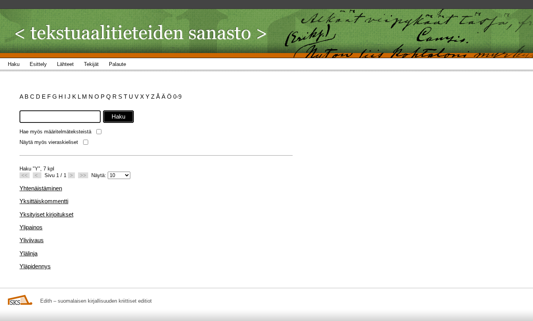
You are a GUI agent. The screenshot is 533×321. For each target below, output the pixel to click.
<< (24, 175)
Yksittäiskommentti (44, 201)
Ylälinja (28, 253)
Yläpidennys (35, 266)
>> (83, 175)
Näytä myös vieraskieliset (49, 142)
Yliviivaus (32, 240)
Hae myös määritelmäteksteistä (55, 132)
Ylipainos (31, 227)
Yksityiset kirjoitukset (46, 214)
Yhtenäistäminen (41, 188)
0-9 (177, 96)
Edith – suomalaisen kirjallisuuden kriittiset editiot (96, 301)
